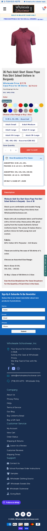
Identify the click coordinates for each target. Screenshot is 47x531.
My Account (12, 428)
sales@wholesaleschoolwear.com (25, 375)
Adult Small (11, 124)
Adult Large (11, 130)
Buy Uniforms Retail (15, 416)
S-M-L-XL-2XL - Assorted (17, 119)
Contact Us (15, 463)
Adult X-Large (28, 130)
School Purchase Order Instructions (25, 468)
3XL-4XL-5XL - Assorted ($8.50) (20, 141)
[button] (5, 9)
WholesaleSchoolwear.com (27, 519)
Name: (4, 306)
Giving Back (15, 494)
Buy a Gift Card (13, 420)
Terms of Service (14, 407)
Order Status (12, 437)
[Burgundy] (5, 105)
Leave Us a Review (18, 446)
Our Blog (11, 412)
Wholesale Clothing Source (22, 479)
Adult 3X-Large (33, 135)
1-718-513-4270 (12, 2)
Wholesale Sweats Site (20, 484)
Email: (4, 314)
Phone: (4, 323)
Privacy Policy (13, 399)
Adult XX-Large (13, 135)
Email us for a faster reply (36, 2)
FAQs (9, 403)
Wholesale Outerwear (19, 489)
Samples (14, 473)
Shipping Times (13, 454)
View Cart (11, 433)
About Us (11, 395)
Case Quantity (9, 145)
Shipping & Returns (15, 441)
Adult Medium (28, 124)
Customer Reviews (15, 450)
